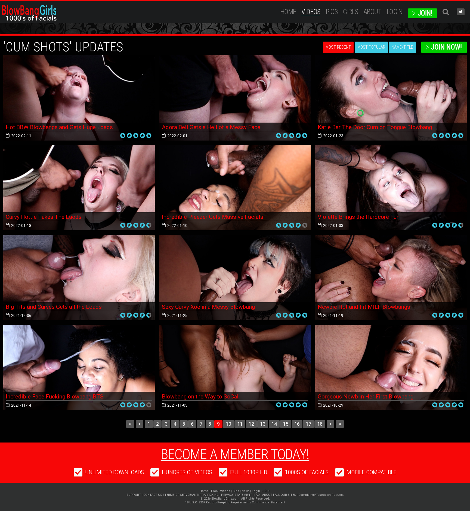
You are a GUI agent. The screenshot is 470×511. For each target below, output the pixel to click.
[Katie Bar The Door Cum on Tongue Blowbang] (391, 98)
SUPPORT (133, 495)
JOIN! (425, 13)
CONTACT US (152, 495)
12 (251, 424)
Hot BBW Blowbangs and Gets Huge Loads (59, 127)
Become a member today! (235, 454)
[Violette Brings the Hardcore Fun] (391, 187)
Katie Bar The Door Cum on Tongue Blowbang (375, 127)
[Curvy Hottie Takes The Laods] (79, 187)
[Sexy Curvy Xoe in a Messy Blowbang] (235, 277)
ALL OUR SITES (285, 495)
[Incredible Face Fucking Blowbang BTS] (79, 367)
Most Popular (371, 47)
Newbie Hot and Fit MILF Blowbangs (364, 307)
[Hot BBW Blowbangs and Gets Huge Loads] (79, 98)
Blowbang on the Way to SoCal (200, 396)
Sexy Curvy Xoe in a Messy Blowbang (208, 307)
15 (285, 424)
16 (297, 424)
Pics (332, 12)
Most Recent (338, 47)
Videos (310, 12)
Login (395, 12)
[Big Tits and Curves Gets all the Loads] (79, 277)
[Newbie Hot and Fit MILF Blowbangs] (391, 277)
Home (288, 12)
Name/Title (402, 47)
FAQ (257, 495)
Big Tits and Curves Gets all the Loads (54, 307)
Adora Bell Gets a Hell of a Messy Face (211, 127)
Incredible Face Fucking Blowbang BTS (55, 396)
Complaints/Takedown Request (321, 495)
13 (262, 424)
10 (228, 424)
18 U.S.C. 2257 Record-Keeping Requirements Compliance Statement (235, 502)
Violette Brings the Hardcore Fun (359, 217)
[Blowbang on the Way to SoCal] (235, 367)
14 (274, 424)
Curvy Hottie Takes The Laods (44, 217)
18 (320, 424)
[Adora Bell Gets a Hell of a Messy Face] (235, 98)
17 (308, 424)
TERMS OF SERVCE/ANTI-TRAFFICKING (192, 495)
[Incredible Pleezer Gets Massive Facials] (235, 187)
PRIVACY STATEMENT (236, 495)
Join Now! (446, 47)
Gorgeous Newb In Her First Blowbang (365, 396)
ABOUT (372, 12)
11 (240, 424)
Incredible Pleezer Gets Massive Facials (212, 217)
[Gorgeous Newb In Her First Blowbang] (391, 367)
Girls (350, 12)
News (245, 491)
